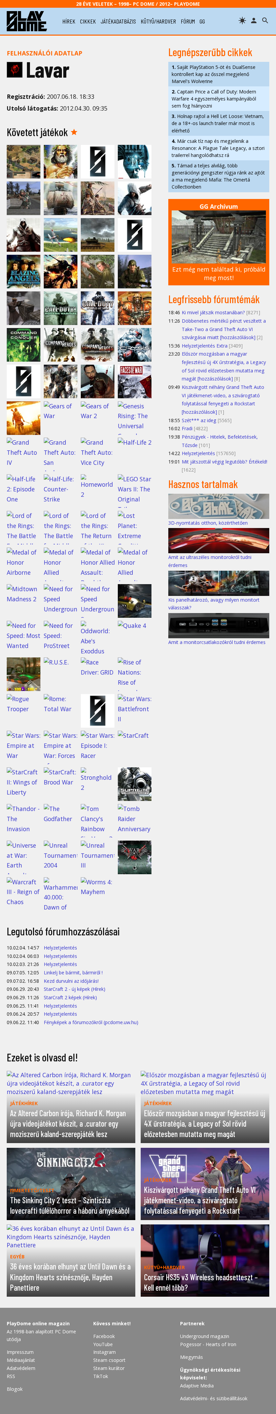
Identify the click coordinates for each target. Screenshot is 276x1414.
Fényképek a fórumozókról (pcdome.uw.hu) (91, 1022)
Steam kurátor (109, 1368)
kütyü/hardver (158, 21)
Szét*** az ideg (199, 420)
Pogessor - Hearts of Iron (208, 1344)
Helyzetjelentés (60, 947)
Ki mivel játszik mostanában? (213, 312)
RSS (11, 1376)
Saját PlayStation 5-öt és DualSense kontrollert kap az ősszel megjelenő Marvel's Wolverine (213, 74)
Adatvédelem (21, 1368)
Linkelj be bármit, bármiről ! (73, 972)
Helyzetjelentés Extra (205, 345)
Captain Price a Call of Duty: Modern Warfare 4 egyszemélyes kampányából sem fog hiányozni (214, 98)
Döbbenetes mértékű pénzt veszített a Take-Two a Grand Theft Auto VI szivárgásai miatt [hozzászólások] (224, 329)
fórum (188, 21)
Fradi (187, 428)
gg (202, 21)
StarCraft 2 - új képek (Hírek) (74, 989)
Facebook (104, 1336)
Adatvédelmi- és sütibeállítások (213, 1398)
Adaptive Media (197, 1385)
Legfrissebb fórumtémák (214, 298)
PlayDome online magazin (38, 1323)
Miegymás (191, 1357)
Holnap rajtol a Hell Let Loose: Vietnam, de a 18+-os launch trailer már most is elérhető (218, 123)
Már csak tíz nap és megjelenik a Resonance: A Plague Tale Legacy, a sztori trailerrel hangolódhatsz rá (218, 148)
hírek (68, 21)
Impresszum (20, 1352)
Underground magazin (204, 1336)
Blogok (15, 1389)
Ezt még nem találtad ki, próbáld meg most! (219, 273)
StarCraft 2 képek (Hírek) (70, 997)
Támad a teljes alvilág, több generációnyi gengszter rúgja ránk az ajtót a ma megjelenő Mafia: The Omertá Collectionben (218, 176)
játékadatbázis (118, 21)
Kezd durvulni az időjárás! (71, 981)
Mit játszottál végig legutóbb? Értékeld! (224, 461)
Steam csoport (109, 1360)
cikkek (88, 21)
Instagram (104, 1352)
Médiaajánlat (21, 1360)
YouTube (103, 1344)
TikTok (100, 1376)
